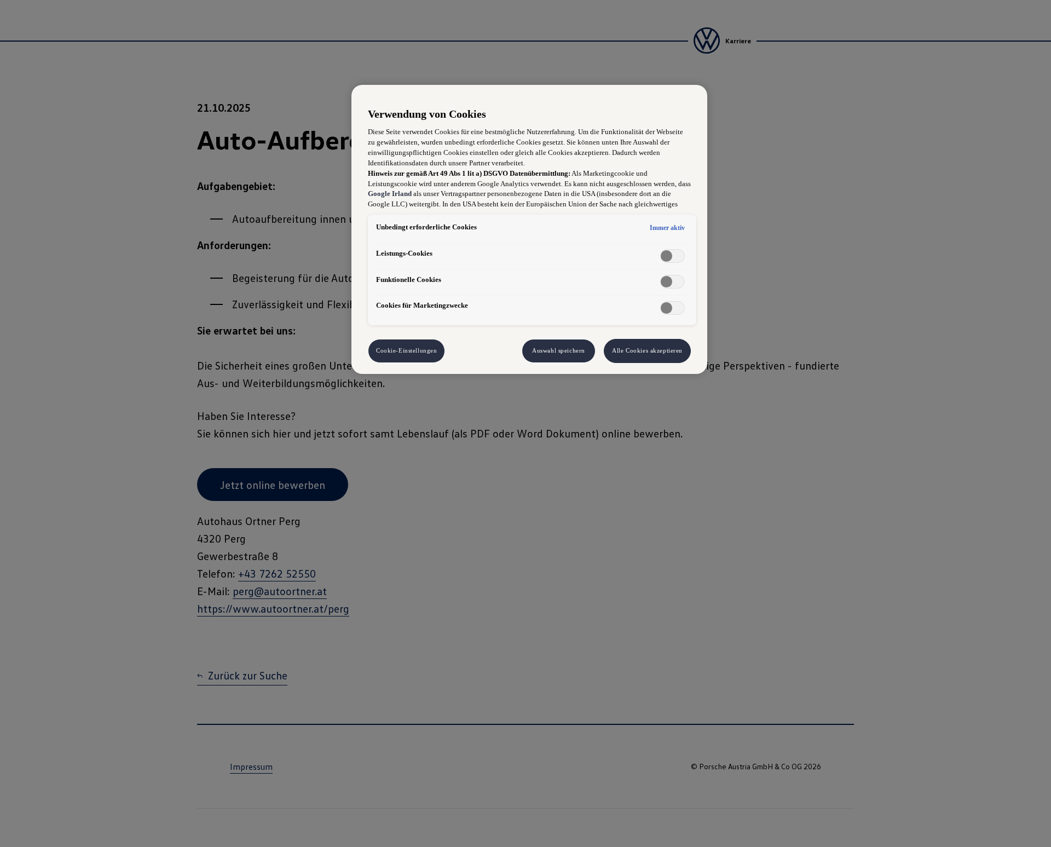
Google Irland (390, 194)
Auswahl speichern (558, 350)
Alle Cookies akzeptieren (647, 350)
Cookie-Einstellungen (406, 350)
